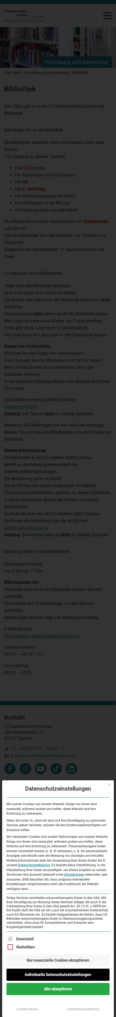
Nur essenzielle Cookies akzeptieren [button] (58, 960)
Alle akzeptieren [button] (58, 989)
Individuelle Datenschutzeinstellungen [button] (58, 974)
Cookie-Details (27, 1009)
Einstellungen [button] (74, 875)
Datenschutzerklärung (34, 865)
